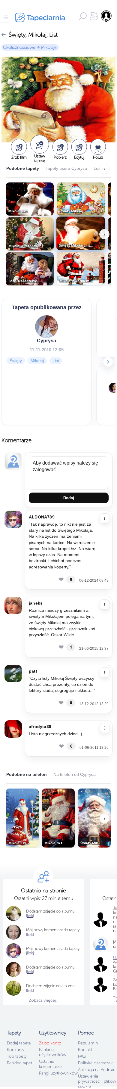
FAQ (82, 1056)
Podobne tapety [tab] (22, 168)
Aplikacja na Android (97, 1069)
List (55, 360)
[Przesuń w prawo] (108, 362)
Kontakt (85, 1049)
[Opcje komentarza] (105, 518)
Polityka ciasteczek (95, 1063)
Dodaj (68, 498)
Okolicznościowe (19, 47)
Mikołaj (37, 360)
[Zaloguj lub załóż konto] (106, 16)
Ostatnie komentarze (50, 1064)
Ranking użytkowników (52, 1052)
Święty (16, 360)
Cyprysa (46, 340)
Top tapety (17, 1056)
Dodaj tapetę (19, 1043)
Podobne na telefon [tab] (26, 774)
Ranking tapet (19, 1063)
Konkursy (15, 1049)
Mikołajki (49, 47)
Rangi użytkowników (58, 1073)
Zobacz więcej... (43, 1000)
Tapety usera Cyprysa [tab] (66, 168)
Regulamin (88, 1043)
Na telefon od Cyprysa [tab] (74, 774)
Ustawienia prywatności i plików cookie (97, 1081)
